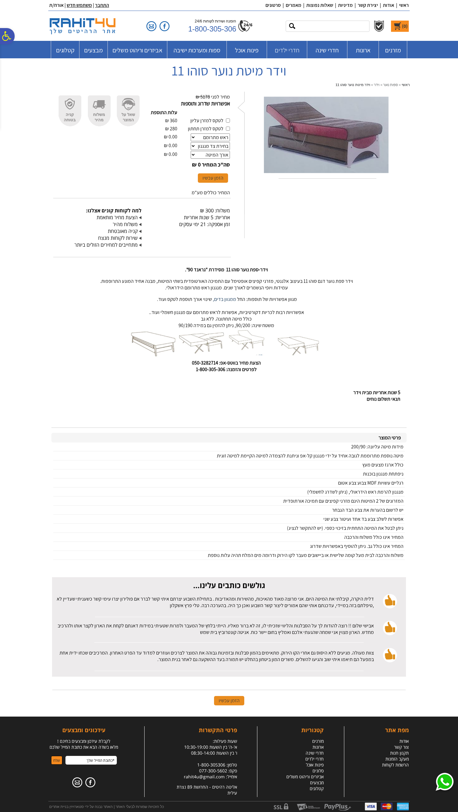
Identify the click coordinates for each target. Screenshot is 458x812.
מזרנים (393, 50)
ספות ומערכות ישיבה (197, 50)
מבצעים (93, 50)
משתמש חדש (79, 5)
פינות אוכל (247, 50)
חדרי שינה (327, 50)
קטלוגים (65, 50)
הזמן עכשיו (213, 178)
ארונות (363, 50)
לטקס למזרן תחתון (205, 128)
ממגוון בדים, (224, 299)
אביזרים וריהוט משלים (137, 50)
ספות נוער (390, 85)
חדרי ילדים (287, 50)
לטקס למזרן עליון (206, 120)
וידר (376, 85)
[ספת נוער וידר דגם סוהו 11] (326, 174)
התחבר (102, 5)
